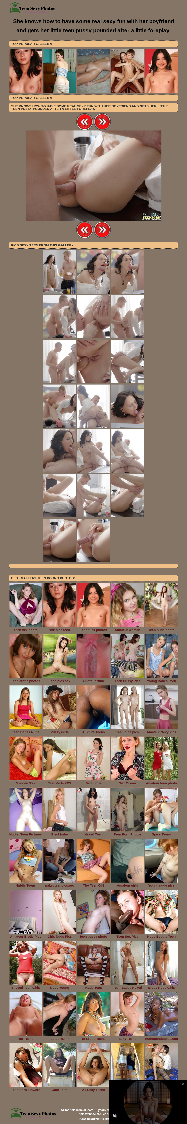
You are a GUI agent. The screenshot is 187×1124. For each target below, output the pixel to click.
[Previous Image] (85, 129)
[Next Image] (102, 129)
